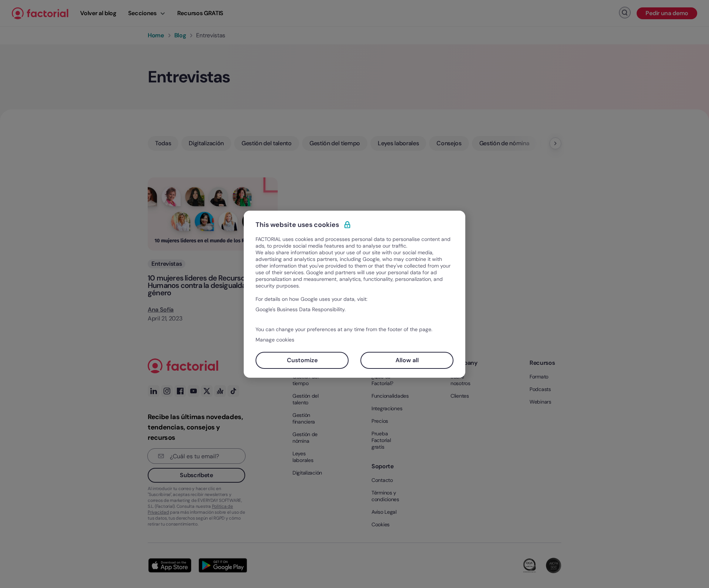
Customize (302, 360)
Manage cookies (275, 339)
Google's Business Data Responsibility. (301, 309)
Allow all (407, 360)
